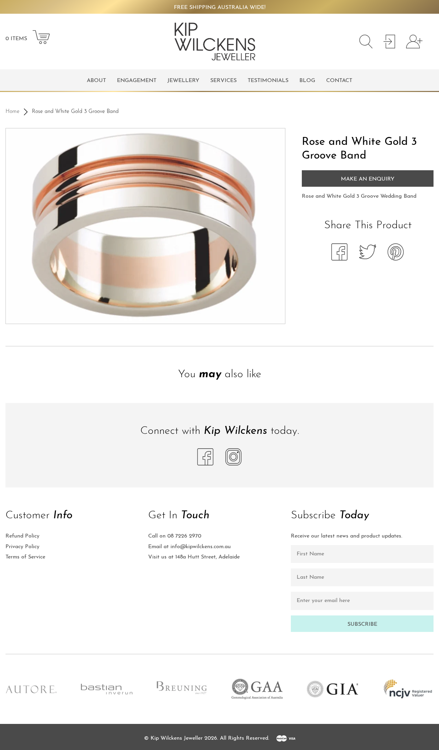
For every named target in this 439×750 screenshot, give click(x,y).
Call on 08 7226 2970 (174, 536)
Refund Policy (22, 536)
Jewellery (183, 80)
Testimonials (268, 80)
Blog (307, 80)
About (96, 80)
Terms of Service (25, 557)
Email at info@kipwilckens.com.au (189, 547)
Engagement (136, 80)
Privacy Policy (22, 547)
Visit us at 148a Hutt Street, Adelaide (194, 557)
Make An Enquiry (367, 179)
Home (12, 111)
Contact (339, 80)
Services (223, 80)
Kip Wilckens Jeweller (177, 738)
